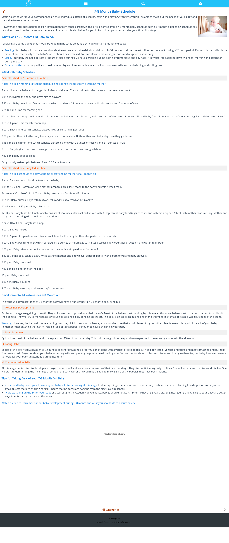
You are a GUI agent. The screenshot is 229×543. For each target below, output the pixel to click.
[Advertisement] (93, 484)
